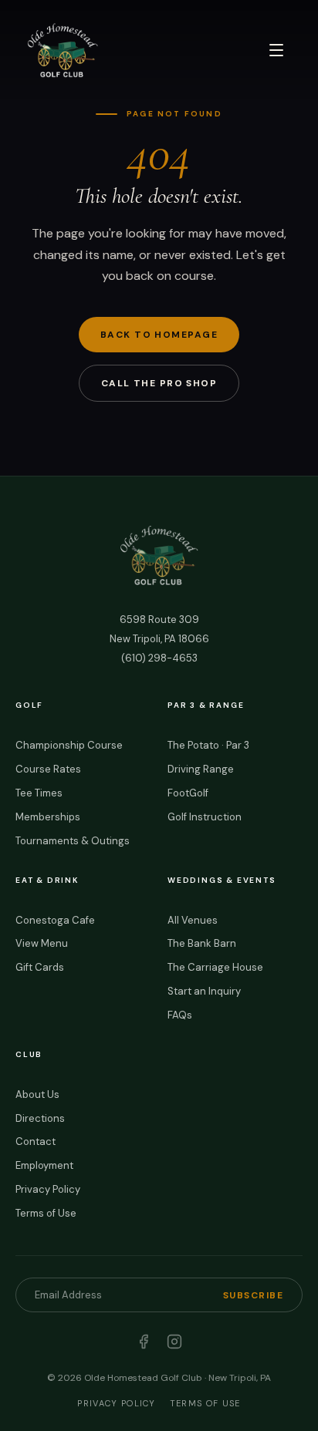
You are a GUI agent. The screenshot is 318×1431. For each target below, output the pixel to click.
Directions (40, 1118)
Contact (35, 1141)
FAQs (179, 1015)
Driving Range (200, 769)
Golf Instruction (204, 816)
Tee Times (39, 793)
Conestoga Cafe (55, 920)
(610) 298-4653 (159, 658)
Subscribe (253, 1295)
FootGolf (187, 793)
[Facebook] (143, 1341)
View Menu (41, 943)
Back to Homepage (159, 334)
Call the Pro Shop (159, 383)
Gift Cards (39, 967)
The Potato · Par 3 (208, 745)
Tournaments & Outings (72, 840)
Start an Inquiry (204, 991)
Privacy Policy (47, 1189)
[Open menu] (276, 50)
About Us (37, 1094)
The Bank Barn (201, 943)
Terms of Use (45, 1213)
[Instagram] (174, 1341)
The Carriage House (215, 967)
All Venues (192, 920)
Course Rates (48, 769)
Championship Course (69, 745)
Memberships (47, 816)
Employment (44, 1165)
